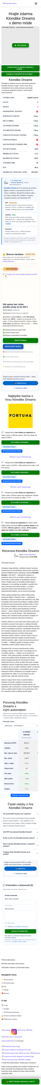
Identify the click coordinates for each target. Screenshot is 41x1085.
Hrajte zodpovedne (7, 1041)
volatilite (8, 224)
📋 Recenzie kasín (7, 983)
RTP (31, 209)
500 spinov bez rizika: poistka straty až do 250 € (15, 305)
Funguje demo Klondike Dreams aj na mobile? (16, 853)
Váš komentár (9, 909)
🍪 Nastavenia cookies (9, 1019)
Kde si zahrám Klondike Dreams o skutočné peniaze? (19, 845)
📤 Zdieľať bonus (20, 383)
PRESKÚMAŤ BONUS (13, 346)
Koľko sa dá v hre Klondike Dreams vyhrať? (19, 838)
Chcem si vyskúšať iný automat (19, 74)
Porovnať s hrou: (8, 721)
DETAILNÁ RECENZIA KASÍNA (12, 451)
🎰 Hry (3, 986)
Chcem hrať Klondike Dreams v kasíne (20, 68)
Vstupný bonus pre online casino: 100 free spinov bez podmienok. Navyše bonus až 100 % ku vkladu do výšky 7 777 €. (19, 495)
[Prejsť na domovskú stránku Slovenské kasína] (9, 3)
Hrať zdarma (21, 45)
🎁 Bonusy (5, 993)
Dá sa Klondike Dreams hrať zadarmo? (17, 814)
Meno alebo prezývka (12, 899)
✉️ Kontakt (5, 1009)
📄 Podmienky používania (10, 1012)
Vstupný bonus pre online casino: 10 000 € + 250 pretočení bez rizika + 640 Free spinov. (20, 465)
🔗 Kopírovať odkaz (20, 388)
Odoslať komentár (19, 931)
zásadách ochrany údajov (19, 941)
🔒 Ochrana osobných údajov (11, 1015)
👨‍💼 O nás (4, 1005)
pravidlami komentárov (21, 926)
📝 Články (4, 990)
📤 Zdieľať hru (20, 868)
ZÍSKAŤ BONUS (20, 340)
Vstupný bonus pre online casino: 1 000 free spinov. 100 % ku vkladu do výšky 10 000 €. (19, 435)
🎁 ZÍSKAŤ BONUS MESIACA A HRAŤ (20, 1081)
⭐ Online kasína (7, 979)
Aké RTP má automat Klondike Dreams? (17, 832)
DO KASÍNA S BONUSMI (19, 442)
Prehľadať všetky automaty (20, 795)
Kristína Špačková (17, 182)
